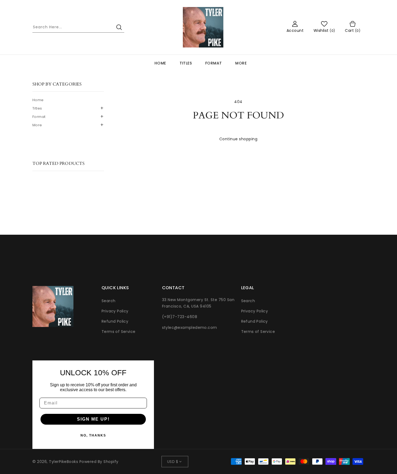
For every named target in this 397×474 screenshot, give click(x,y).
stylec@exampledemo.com (189, 327)
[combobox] (78, 27)
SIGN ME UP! (93, 419)
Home (38, 100)
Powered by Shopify (99, 461)
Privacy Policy (115, 311)
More (241, 63)
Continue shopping (238, 139)
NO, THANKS (93, 435)
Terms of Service (118, 331)
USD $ (172, 461)
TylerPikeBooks (63, 461)
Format (213, 63)
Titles (186, 63)
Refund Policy (115, 321)
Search (108, 301)
